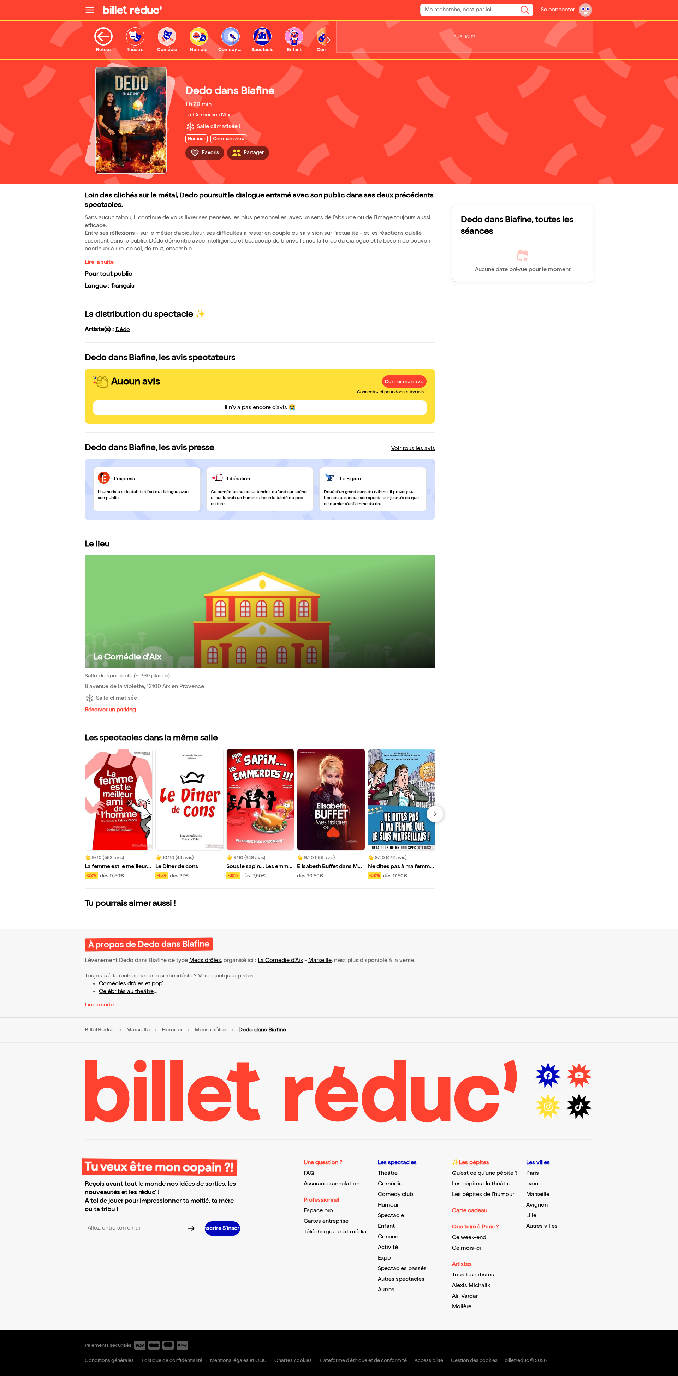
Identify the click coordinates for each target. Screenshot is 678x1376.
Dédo (122, 329)
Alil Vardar (465, 1296)
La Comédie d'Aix (208, 115)
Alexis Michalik (471, 1285)
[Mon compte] (585, 10)
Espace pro (318, 1210)
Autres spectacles (401, 1279)
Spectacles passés (402, 1268)
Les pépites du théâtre (481, 1183)
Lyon (532, 1183)
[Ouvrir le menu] (92, 10)
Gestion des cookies (474, 1360)
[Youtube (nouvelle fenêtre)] (579, 1075)
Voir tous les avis (413, 448)
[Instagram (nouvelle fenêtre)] (548, 1107)
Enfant (386, 1226)
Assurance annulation (331, 1183)
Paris (532, 1173)
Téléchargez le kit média (335, 1231)
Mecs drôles (205, 960)
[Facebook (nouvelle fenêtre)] (548, 1075)
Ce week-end (469, 1237)
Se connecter (558, 9)
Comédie (390, 1183)
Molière (461, 1306)
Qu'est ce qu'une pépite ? (485, 1173)
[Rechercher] (525, 10)
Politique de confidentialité (172, 1360)
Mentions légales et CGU (238, 1360)
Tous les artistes (473, 1275)
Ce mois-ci (466, 1248)
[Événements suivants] (435, 814)
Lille (531, 1215)
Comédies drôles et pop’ (131, 983)
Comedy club (395, 1194)
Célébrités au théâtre (126, 991)
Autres (386, 1289)
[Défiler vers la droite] (328, 40)
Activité (388, 1247)
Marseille (320, 960)
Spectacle (391, 1215)
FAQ (309, 1173)
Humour (172, 1030)
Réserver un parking (110, 709)
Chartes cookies (293, 1360)
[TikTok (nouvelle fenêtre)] (579, 1107)
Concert (388, 1236)
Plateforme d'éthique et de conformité (363, 1360)
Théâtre (388, 1173)
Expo (384, 1258)
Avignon (537, 1205)
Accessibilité (429, 1360)
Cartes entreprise (326, 1221)
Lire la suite (99, 262)
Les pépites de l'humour (483, 1194)
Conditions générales (109, 1360)
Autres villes (542, 1226)
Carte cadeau (469, 1210)
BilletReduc (99, 1030)
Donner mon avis (404, 381)
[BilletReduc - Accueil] (132, 10)
